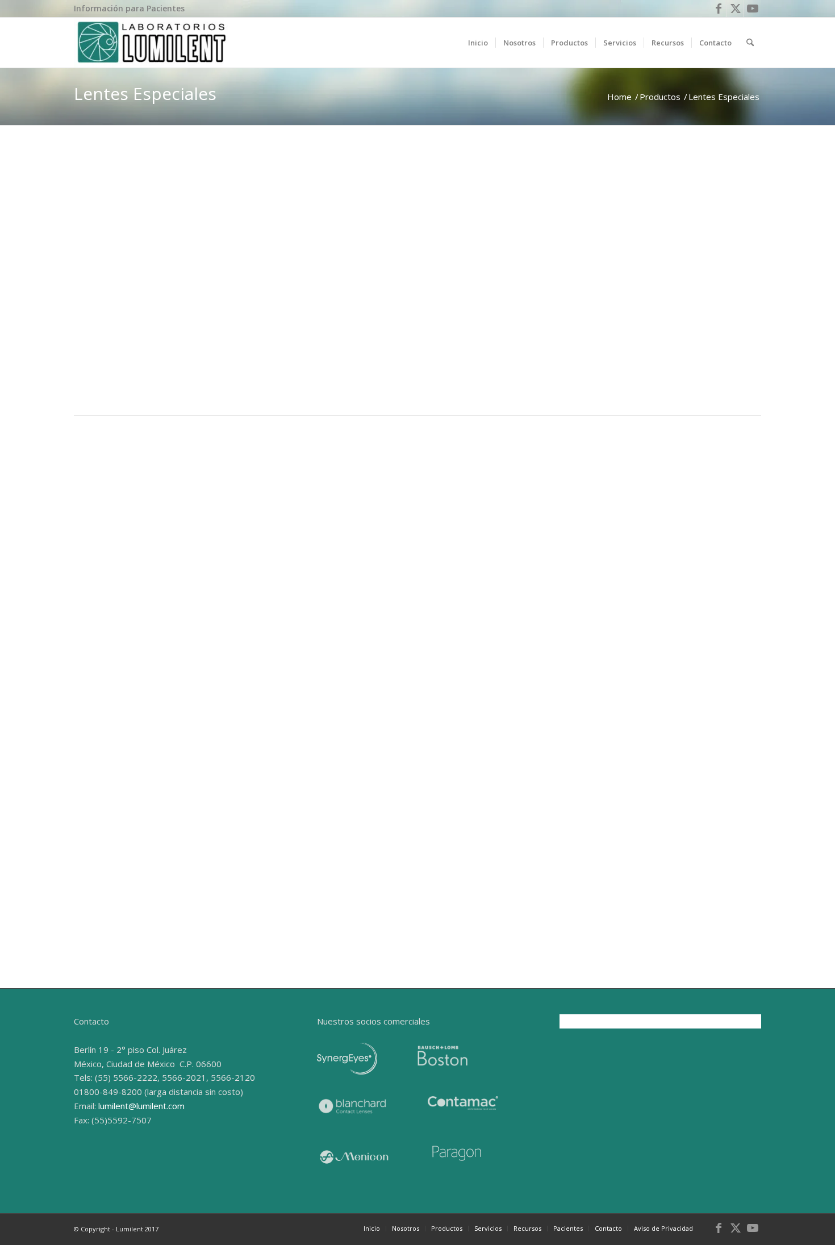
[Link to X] (735, 8)
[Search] (750, 43)
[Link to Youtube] (752, 8)
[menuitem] (129, 9)
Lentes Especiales (145, 93)
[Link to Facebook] (718, 8)
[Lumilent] (152, 43)
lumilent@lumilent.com (141, 1105)
